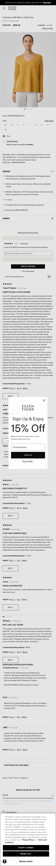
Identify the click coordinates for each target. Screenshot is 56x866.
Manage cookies (26, 861)
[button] (5, 861)
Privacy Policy (29, 840)
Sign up (28, 455)
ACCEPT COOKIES (26, 848)
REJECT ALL (26, 854)
